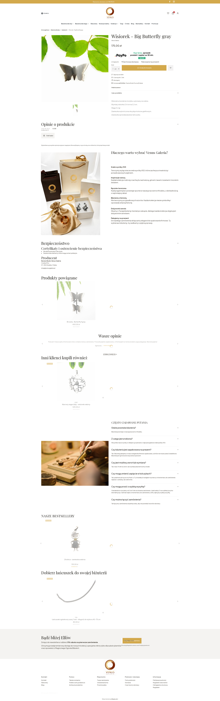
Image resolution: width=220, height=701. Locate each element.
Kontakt (43, 680)
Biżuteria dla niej (55, 30)
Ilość (112, 65)
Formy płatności (130, 680)
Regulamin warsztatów (160, 682)
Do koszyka (75, 317)
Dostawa (128, 682)
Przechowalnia (101, 685)
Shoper (54, 693)
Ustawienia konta (102, 682)
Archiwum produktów (76, 685)
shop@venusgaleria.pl (48, 268)
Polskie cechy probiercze (77, 682)
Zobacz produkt (73, 613)
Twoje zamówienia (103, 680)
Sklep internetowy (109, 699)
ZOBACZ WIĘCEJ (109, 354)
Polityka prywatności (159, 680)
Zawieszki (64, 30)
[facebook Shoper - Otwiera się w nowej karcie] (170, 2)
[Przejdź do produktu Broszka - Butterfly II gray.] (76, 300)
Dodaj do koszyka (145, 68)
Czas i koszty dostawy (132, 685)
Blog (42, 685)
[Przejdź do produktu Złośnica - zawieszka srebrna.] (75, 538)
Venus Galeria (115, 40)
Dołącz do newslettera (132, 641)
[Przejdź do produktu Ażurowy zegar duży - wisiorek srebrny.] (76, 381)
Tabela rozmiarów (74, 680)
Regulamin (156, 687)
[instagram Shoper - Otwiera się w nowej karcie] (174, 2)
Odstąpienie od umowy (160, 685)
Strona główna (45, 30)
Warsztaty (44, 682)
